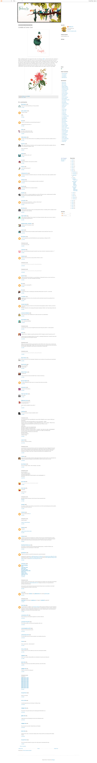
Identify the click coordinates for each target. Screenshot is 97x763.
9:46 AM (22, 689)
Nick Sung (64, 122)
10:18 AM (23, 176)
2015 (73, 164)
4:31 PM (22, 645)
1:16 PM (22, 484)
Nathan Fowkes (24, 372)
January (74, 198)
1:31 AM (22, 508)
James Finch (64, 105)
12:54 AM (23, 259)
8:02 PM (22, 316)
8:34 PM (22, 329)
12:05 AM (23, 637)
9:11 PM (22, 219)
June (73, 192)
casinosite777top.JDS (25, 621)
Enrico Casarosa (65, 97)
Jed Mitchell (64, 76)
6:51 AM (22, 140)
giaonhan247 (23, 552)
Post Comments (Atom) (27, 750)
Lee (22, 160)
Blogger (53, 759)
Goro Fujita (64, 101)
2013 (73, 167)
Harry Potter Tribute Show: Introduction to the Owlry (74, 188)
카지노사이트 (23, 649)
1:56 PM (22, 246)
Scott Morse (64, 133)
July (73, 177)
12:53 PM (23, 189)
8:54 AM (22, 588)
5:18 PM (22, 436)
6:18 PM (22, 309)
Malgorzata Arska (24, 400)
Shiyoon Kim (64, 136)
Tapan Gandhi (23, 215)
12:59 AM (23, 272)
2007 (73, 205)
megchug (23, 411)
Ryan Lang (64, 129)
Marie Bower (23, 104)
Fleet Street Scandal (65, 99)
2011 (73, 170)
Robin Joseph (64, 126)
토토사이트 (23, 662)
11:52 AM (23, 182)
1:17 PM (22, 493)
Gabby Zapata (23, 137)
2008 (73, 203)
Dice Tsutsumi (64, 94)
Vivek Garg (23, 605)
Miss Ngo (23, 208)
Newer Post (21, 748)
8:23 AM (22, 163)
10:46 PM (23, 233)
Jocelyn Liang (23, 304)
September (74, 175)
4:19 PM (22, 515)
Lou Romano (64, 117)
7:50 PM (22, 354)
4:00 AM (22, 549)
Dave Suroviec (64, 73)
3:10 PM (22, 196)
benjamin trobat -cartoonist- (26, 223)
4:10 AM (22, 560)
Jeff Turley (64, 106)
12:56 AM (23, 265)
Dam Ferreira (23, 364)
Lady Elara (23, 249)
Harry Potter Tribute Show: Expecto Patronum (74, 183)
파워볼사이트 (23, 668)
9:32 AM (22, 360)
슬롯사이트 (23, 715)
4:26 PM (22, 212)
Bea (22, 283)
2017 (73, 161)
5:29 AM (22, 133)
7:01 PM (22, 286)
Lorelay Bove (64, 114)
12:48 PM (23, 576)
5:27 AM (22, 125)
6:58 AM (22, 150)
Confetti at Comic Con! (74, 179)
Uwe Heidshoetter (65, 138)
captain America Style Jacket (26, 531)
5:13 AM (22, 117)
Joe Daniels (64, 74)
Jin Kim (63, 107)
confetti (24, 97)
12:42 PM (23, 383)
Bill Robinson (64, 77)
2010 (73, 200)
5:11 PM (22, 347)
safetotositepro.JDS (25, 634)
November (74, 173)
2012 (73, 169)
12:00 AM (23, 704)
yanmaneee (23, 563)
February (74, 197)
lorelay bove (23, 387)
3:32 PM (22, 523)
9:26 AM (22, 169)
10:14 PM (23, 226)
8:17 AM (22, 156)
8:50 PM (22, 595)
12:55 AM (23, 727)
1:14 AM (22, 611)
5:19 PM (22, 300)
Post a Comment (23, 746)
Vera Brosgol (64, 140)
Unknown (23, 179)
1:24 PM (22, 279)
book (22, 97)
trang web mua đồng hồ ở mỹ (50, 556)
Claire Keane (64, 91)
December (74, 172)
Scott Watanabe (65, 134)
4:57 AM (22, 107)
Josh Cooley (64, 109)
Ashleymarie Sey (24, 173)
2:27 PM (22, 652)
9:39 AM (22, 293)
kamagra (22, 499)
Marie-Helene (23, 357)
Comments (65, 215)
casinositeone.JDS (24, 615)
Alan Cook (64, 82)
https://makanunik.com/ (34, 582)
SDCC (44, 58)
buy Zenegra (23, 464)
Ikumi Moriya (64, 102)
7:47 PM (22, 396)
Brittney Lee (71, 26)
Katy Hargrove (24, 319)
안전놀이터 (23, 655)
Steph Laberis (64, 137)
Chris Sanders (64, 90)
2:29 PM (22, 671)
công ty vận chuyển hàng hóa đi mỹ (35, 557)
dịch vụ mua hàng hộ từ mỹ (35, 558)
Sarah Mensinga (65, 130)
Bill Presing (64, 83)
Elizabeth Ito (64, 95)
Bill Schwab (64, 85)
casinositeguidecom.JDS (26, 628)
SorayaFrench (24, 692)
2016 (73, 163)
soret (22, 592)
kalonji (22, 153)
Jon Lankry (23, 200)
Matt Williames (64, 118)
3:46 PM (22, 407)
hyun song (23, 481)
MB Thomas (23, 236)
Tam (22, 120)
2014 (73, 166)
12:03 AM (23, 618)
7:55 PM (22, 601)
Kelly (22, 129)
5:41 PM (22, 414)
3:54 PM (22, 390)
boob (22, 332)
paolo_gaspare (24, 110)
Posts (64, 213)
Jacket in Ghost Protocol (25, 522)
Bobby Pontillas (65, 86)
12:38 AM (23, 322)
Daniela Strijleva (65, 93)
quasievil (23, 275)
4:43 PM (22, 252)
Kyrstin (22, 186)
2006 (73, 206)
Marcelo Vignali (24, 380)
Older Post (56, 748)
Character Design (65, 89)
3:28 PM (22, 204)
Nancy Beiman (64, 121)
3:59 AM (22, 541)
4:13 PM (22, 377)
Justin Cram (64, 110)
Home (38, 748)
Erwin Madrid (64, 98)
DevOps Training (36, 606)
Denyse (22, 166)
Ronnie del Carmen (65, 128)
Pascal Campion (65, 125)
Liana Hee (64, 113)
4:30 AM (22, 696)
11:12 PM (23, 239)
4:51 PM (22, 532)
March (73, 195)
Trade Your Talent (24, 393)
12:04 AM (23, 631)
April (73, 194)
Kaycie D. (23, 143)
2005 (73, 208)
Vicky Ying (64, 141)
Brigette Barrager (65, 87)
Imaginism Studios (65, 103)
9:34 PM (22, 368)
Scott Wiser (23, 296)
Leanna (22, 641)
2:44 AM (22, 467)
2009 (73, 202)
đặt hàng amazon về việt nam (37, 556)
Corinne (22, 456)
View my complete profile (71, 31)
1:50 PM (22, 452)
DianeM (22, 192)
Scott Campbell (65, 132)
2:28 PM (22, 665)
